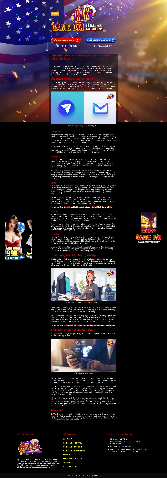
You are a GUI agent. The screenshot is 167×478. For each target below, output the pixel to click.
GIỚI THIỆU (67, 439)
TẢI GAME (66, 463)
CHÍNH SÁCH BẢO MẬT (72, 447)
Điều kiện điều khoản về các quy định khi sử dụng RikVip (88, 207)
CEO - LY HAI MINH (70, 467)
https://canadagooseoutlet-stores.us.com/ (40, 467)
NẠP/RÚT (66, 455)
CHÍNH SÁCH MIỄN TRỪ (72, 443)
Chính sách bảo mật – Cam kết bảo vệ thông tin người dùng (89, 325)
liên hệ (70, 70)
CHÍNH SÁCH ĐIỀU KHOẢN (73, 451)
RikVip (98, 68)
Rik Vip (53, 414)
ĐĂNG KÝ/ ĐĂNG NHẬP (72, 459)
